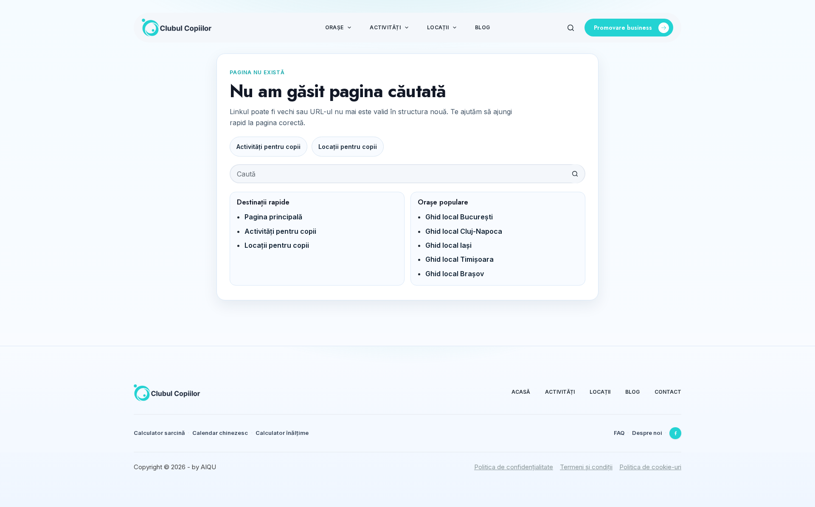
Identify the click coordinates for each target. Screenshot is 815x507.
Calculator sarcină (159, 432)
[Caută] (571, 28)
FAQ (619, 432)
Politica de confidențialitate (513, 467)
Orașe (334, 27)
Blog (482, 27)
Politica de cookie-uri (650, 467)
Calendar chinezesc (220, 432)
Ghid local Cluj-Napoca (463, 231)
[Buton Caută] (575, 173)
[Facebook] (675, 433)
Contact (668, 392)
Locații (438, 27)
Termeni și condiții (586, 467)
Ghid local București (459, 217)
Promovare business (623, 27)
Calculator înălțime (282, 432)
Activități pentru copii (268, 146)
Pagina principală (273, 217)
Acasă (520, 392)
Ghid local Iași (448, 245)
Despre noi (647, 432)
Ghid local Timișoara (459, 259)
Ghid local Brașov (454, 273)
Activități (385, 27)
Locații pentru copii (347, 146)
